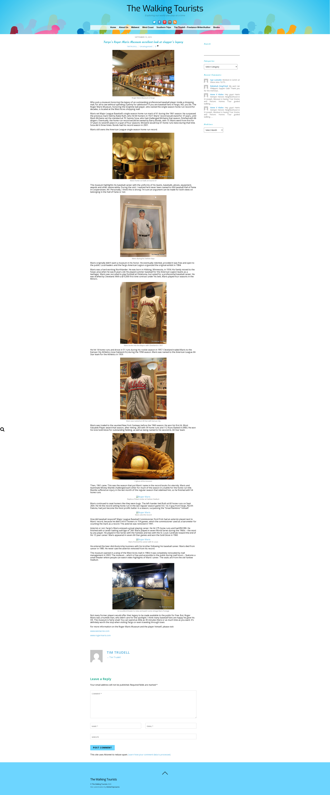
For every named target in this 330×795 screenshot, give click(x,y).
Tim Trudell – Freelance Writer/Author (192, 27)
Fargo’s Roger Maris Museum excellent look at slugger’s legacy (143, 42)
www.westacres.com (99, 631)
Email (150, 726)
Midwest (135, 27)
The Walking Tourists (99, 784)
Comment (97, 694)
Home (113, 27)
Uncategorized (146, 46)
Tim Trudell (118, 652)
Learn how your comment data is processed (149, 754)
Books (216, 27)
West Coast (148, 27)
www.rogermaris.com (100, 635)
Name (95, 726)
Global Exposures (112, 787)
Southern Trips (163, 27)
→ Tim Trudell (114, 657)
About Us (123, 27)
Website (95, 737)
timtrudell (132, 46)
